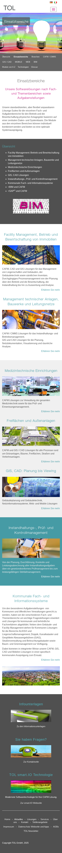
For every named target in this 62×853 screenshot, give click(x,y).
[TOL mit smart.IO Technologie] (31, 786)
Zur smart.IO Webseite (31, 803)
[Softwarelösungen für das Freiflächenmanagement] (31, 438)
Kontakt (24, 822)
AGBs (56, 827)
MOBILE (18, 62)
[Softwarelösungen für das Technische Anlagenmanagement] (31, 321)
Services (46, 819)
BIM (35, 62)
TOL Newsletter (31, 831)
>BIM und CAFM (16, 187)
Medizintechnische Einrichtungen (25, 167)
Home (7, 819)
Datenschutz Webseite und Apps (33, 827)
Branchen (36, 57)
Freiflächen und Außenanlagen (24, 171)
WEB (28, 62)
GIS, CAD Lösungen (18, 175)
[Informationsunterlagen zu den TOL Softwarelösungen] (31, 716)
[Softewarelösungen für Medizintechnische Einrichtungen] (31, 387)
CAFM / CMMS (49, 57)
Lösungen (31, 819)
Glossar (34, 67)
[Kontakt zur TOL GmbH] (31, 751)
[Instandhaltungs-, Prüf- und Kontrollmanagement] (31, 550)
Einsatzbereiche (21, 57)
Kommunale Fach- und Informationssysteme (30, 183)
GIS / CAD (6, 62)
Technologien (23, 67)
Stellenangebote (40, 822)
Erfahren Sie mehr (50, 290)
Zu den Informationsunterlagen (31, 726)
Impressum (8, 827)
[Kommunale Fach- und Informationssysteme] (31, 677)
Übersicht (6, 57)
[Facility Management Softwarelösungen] (31, 256)
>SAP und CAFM (17, 191)
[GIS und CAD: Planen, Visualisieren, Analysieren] (31, 488)
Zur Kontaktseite (31, 762)
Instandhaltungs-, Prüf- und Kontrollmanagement (32, 179)
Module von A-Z (8, 67)
